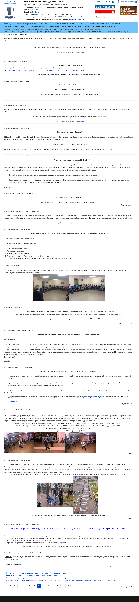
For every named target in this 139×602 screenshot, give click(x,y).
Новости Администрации (12, 156)
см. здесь (77, 223)
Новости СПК (8, 307)
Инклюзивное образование (71, 26)
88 (34, 586)
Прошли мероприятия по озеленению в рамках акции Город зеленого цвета (36, 573)
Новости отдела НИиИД (11, 367)
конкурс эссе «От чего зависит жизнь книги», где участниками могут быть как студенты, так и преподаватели (45, 70)
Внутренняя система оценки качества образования (84, 32)
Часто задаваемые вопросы (90, 29)
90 (44, 586)
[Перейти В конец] (68, 586)
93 (58, 586)
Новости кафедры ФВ (10, 34)
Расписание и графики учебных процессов (104, 24)
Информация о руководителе (13, 29)
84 (15, 586)
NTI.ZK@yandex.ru (76, 19)
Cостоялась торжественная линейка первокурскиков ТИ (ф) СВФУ (32, 575)
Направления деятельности (64, 24)
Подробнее (7, 187)
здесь (20, 564)
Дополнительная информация (13, 26)
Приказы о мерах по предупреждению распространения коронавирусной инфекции (33, 32)
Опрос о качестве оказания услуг (117, 32)
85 (20, 586)
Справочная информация (38, 26)
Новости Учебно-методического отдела (16, 211)
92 (53, 586)
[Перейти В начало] (5, 586)
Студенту (81, 24)
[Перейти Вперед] (63, 586)
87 (30, 586)
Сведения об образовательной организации (99, 26)
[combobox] (105, 17)
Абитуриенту (44, 24)
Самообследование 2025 (68, 29)
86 (25, 586)
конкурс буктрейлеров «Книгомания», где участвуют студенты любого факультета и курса (38, 68)
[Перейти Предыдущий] (10, 586)
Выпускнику (54, 26)
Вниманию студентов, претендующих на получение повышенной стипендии (37, 578)
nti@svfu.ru (34, 12)
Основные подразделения (26, 24)
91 (49, 586)
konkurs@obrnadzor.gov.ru (94, 397)
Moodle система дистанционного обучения (42, 29)
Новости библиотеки (10, 61)
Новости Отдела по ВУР (11, 128)
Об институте (8, 24)
